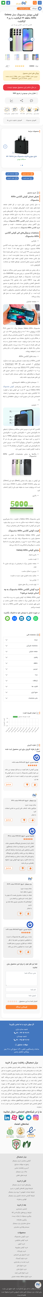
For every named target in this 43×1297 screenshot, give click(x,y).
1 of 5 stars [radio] (16, 1001)
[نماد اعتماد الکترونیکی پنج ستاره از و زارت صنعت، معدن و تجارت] (31, 1132)
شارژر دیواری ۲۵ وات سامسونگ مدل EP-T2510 (21, 156)
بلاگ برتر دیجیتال (21, 1172)
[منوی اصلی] (40, 3)
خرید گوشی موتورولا (21, 1247)
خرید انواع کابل (21, 1266)
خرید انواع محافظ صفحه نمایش (21, 1276)
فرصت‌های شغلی (21, 1175)
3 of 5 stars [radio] (12, 1001)
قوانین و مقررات (21, 1199)
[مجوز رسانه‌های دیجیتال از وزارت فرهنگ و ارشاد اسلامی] (21, 1132)
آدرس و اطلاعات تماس (22, 1168)
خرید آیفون (21, 1244)
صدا (36, 675)
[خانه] (40, 8)
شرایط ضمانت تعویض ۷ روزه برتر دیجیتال (21, 1192)
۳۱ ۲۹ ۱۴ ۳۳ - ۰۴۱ (22, 1032)
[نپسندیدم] (27, 784)
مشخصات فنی (11, 174)
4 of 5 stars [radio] (10, 1001)
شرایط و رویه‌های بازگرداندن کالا (21, 1212)
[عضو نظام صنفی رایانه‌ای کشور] (27, 1144)
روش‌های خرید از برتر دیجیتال (21, 1185)
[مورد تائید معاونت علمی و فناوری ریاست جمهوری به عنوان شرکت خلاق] (10, 1132)
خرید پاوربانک (21, 1251)
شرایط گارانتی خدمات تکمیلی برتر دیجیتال (21, 1196)
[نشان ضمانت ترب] (37, 1132)
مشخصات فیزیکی (32, 645)
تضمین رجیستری (21, 1209)
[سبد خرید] (3, 3)
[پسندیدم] (34, 784)
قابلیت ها (35, 686)
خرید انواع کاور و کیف (21, 1273)
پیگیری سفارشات (21, 1220)
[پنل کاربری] (8, 3)
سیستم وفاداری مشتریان (21, 1227)
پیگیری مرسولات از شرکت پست (21, 1216)
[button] (11, 39)
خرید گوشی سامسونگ (21, 1237)
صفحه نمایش (33, 651)
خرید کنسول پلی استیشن (21, 1255)
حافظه (36, 663)
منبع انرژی (34, 692)
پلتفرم (36, 657)
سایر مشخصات (33, 698)
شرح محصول (26, 174)
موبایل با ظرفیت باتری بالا (14, 120)
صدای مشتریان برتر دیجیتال (21, 1223)
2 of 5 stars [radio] (14, 1001)
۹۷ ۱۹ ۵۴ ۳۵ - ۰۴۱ (22, 1040)
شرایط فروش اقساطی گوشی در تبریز (21, 1188)
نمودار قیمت (26, 178)
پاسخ (7, 784)
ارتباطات (35, 680)
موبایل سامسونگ (24, 9)
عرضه (36, 640)
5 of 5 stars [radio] (8, 1001)
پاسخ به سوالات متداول (21, 1164)
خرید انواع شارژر (21, 1269)
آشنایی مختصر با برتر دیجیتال (21, 1161)
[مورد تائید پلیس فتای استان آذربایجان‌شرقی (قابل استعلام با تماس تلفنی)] (16, 1144)
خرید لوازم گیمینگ (21, 1258)
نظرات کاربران (10, 178)
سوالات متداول (22, 1044)
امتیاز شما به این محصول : (27, 1001)
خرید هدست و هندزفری (21, 1262)
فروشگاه (34, 9)
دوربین (35, 669)
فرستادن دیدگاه (21, 1007)
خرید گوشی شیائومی (21, 1240)
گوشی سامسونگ (8, 386)
